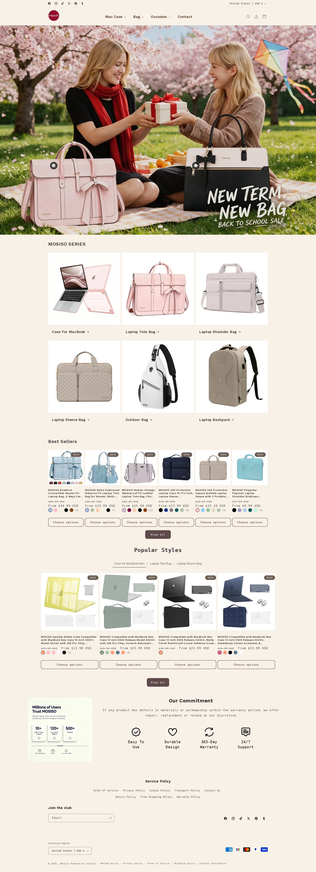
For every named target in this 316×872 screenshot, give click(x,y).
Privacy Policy (134, 790)
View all (158, 534)
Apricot (98, 510)
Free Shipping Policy (156, 796)
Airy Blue (245, 510)
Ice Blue (203, 510)
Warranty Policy (188, 796)
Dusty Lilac (124, 510)
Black (66, 510)
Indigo (118, 652)
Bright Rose (48, 652)
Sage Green (208, 510)
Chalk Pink (197, 510)
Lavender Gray (240, 510)
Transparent (59, 652)
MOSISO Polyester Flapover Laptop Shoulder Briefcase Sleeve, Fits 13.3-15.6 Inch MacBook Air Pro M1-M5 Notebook (250, 493)
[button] (248, 17)
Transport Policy (187, 790)
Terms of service (158, 863)
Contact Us (212, 790)
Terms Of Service (105, 790)
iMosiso (64, 863)
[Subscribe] (110, 818)
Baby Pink (54, 652)
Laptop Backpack (214, 420)
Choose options (66, 522)
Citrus (43, 652)
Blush (220, 652)
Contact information (213, 863)
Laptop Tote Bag (140, 332)
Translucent (241, 652)
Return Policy (126, 796)
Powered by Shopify (83, 863)
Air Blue (50, 510)
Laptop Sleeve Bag (69, 420)
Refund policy (110, 863)
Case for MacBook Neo (129, 563)
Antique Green (92, 510)
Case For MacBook (68, 332)
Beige (61, 510)
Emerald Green (102, 652)
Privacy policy (133, 863)
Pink (56, 510)
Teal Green (177, 510)
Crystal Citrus (112, 652)
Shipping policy (184, 863)
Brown (71, 510)
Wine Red (129, 510)
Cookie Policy (160, 790)
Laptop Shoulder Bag (218, 332)
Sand (213, 510)
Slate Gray (171, 510)
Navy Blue (166, 510)
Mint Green (255, 510)
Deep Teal (250, 510)
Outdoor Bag (137, 420)
